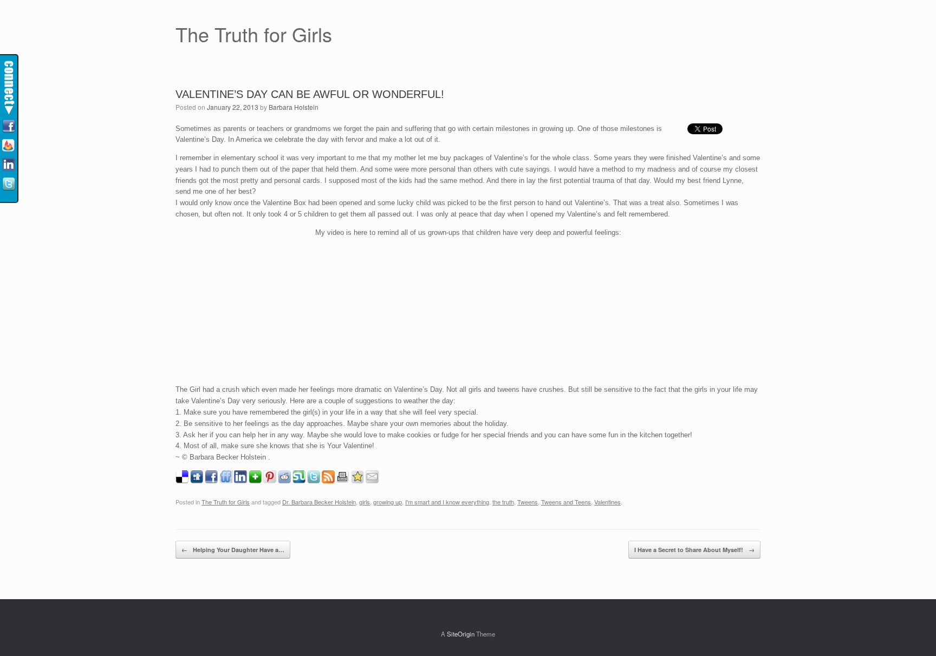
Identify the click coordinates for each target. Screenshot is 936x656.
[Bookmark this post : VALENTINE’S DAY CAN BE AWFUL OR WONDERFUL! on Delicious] (182, 480)
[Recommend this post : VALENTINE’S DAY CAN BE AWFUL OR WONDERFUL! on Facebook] (211, 480)
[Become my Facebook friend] (8, 127)
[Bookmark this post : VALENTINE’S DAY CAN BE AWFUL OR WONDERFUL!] (357, 480)
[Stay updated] (8, 146)
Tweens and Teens (566, 501)
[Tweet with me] (8, 185)
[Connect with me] (8, 165)
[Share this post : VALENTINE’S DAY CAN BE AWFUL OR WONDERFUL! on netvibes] (255, 480)
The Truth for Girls (226, 501)
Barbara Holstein (293, 106)
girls (364, 501)
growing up (387, 501)
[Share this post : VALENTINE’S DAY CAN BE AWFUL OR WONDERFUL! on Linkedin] (240, 480)
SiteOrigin (460, 633)
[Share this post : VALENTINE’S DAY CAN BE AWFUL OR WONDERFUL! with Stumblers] (299, 480)
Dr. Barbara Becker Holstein (319, 501)
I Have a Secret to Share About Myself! (694, 550)
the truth (503, 501)
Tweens (527, 501)
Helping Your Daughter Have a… (232, 550)
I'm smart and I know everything (447, 501)
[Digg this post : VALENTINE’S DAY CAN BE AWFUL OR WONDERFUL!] (196, 480)
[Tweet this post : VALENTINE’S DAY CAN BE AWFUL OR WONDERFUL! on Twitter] (313, 480)
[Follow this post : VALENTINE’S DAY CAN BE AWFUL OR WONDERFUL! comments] (328, 480)
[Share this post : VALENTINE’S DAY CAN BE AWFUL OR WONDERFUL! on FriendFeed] (225, 480)
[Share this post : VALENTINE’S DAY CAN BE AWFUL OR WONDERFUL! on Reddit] (284, 480)
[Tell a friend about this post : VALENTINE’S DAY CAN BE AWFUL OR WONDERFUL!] (372, 480)
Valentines (607, 501)
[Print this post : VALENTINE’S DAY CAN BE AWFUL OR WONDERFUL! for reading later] (342, 480)
